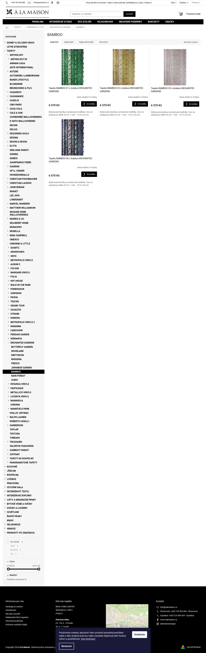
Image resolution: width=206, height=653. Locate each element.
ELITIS (13, 145)
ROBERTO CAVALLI (19, 421)
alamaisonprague (168, 624)
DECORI (14, 125)
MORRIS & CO (17, 219)
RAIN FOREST (18, 375)
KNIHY (10, 520)
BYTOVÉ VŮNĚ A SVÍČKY (19, 504)
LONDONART (16, 199)
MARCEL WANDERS (20, 203)
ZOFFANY (15, 454)
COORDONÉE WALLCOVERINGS (26, 117)
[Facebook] (52, 2)
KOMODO (15, 318)
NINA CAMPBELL (18, 235)
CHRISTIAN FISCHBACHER (23, 179)
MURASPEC (16, 227)
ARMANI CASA (17, 63)
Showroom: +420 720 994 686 (173, 611)
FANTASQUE (16, 388)
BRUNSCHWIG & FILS (21, 88)
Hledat (129, 14)
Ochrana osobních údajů (16, 624)
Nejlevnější (68, 42)
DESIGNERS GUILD (19, 133)
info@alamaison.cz (168, 607)
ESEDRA (14, 154)
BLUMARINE (16, 84)
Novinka (15, 550)
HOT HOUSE (16, 281)
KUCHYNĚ (12, 466)
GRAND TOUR (17, 305)
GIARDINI (14, 166)
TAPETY (11, 51)
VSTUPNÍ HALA (15, 487)
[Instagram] (58, 2)
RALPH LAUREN (18, 417)
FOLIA (13, 276)
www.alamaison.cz (168, 619)
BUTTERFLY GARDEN (22, 347)
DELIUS (13, 129)
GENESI (14, 158)
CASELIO (14, 100)
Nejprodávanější (86, 42)
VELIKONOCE (13, 524)
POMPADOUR (17, 289)
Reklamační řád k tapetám (17, 617)
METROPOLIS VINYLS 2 (22, 322)
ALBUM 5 (15, 264)
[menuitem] (37, 21)
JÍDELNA (11, 470)
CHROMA (15, 404)
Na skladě (16, 542)
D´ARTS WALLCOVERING (22, 121)
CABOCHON (16, 330)
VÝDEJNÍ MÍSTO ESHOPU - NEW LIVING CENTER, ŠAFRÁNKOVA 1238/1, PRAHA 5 (119, 3)
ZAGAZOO (15, 309)
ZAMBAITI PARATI (19, 450)
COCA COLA (16, 108)
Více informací (88, 639)
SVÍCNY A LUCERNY (17, 508)
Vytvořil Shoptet (194, 647)
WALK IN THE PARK (20, 285)
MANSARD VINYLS (20, 272)
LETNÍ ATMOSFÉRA (17, 46)
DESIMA (14, 137)
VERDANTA (16, 338)
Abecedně (103, 42)
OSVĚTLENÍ (13, 512)
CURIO (14, 380)
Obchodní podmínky (14, 621)
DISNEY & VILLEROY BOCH (20, 42)
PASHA (14, 297)
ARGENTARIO (17, 252)
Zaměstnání (11, 610)
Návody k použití (13, 614)
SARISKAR (15, 293)
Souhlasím (139, 634)
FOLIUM (14, 268)
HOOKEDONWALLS (19, 175)
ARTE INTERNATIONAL (21, 67)
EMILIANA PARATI (19, 150)
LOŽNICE (11, 479)
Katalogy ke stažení (14, 606)
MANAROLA (16, 400)
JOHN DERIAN (17, 187)
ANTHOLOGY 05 (18, 59)
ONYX (13, 256)
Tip (13, 554)
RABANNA (15, 326)
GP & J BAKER (17, 170)
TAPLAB (14, 429)
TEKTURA (15, 433)
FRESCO (15, 363)
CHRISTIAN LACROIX (20, 183)
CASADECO (15, 92)
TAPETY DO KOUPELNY (22, 458)
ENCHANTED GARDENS (22, 342)
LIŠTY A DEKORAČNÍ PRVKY (21, 499)
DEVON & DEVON (18, 141)
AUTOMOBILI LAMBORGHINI (24, 75)
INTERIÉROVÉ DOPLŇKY (19, 495)
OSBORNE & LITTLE (20, 243)
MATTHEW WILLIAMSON (22, 207)
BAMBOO (16, 371)
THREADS (15, 437)
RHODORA (16, 359)
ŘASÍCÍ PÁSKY (14, 516)
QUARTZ (14, 247)
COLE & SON (16, 113)
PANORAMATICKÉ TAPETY (23, 462)
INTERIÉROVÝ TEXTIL (18, 491)
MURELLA (15, 231)
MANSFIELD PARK (19, 408)
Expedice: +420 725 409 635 (172, 615)
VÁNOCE (11, 528)
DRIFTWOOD (17, 355)
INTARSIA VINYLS (19, 384)
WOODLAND (17, 351)
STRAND (14, 313)
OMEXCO (14, 239)
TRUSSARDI (16, 442)
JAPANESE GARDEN (21, 367)
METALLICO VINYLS (20, 392)
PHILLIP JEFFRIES (19, 413)
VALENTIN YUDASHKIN (21, 446)
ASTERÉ (14, 71)
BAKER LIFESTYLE (19, 79)
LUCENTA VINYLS (19, 396)
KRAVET (14, 191)
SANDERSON (16, 425)
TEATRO (14, 301)
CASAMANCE (17, 96)
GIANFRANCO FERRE (20, 162)
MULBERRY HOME (19, 223)
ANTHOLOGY (16, 55)
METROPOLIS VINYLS (21, 260)
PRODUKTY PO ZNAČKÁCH (21, 532)
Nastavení (66, 646)
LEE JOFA (15, 195)
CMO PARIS (16, 104)
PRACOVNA (13, 483)
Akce (14, 546)
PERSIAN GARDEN (19, 334)
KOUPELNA (13, 475)
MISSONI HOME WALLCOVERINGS (19, 213)
